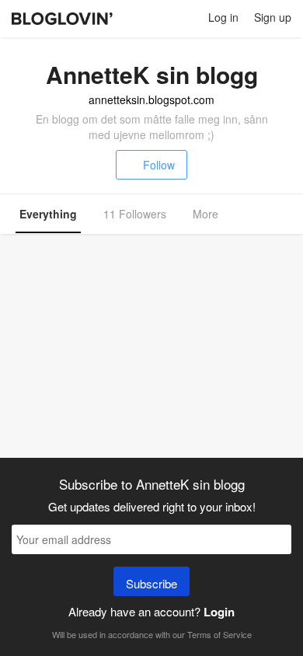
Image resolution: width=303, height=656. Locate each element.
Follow (159, 165)
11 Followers (134, 214)
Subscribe (151, 583)
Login (219, 611)
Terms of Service (219, 634)
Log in (223, 17)
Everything (48, 214)
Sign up (272, 17)
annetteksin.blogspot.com (151, 99)
